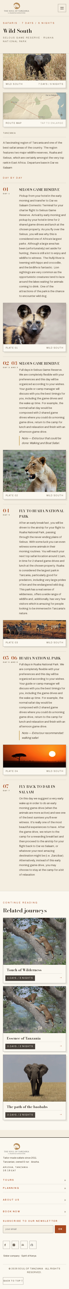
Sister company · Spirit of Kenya (19, 1256)
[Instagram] (15, 1245)
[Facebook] (6, 1245)
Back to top (13, 1280)
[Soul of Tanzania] (16, 8)
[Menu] (62, 8)
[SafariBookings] (32, 1245)
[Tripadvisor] (24, 1245)
